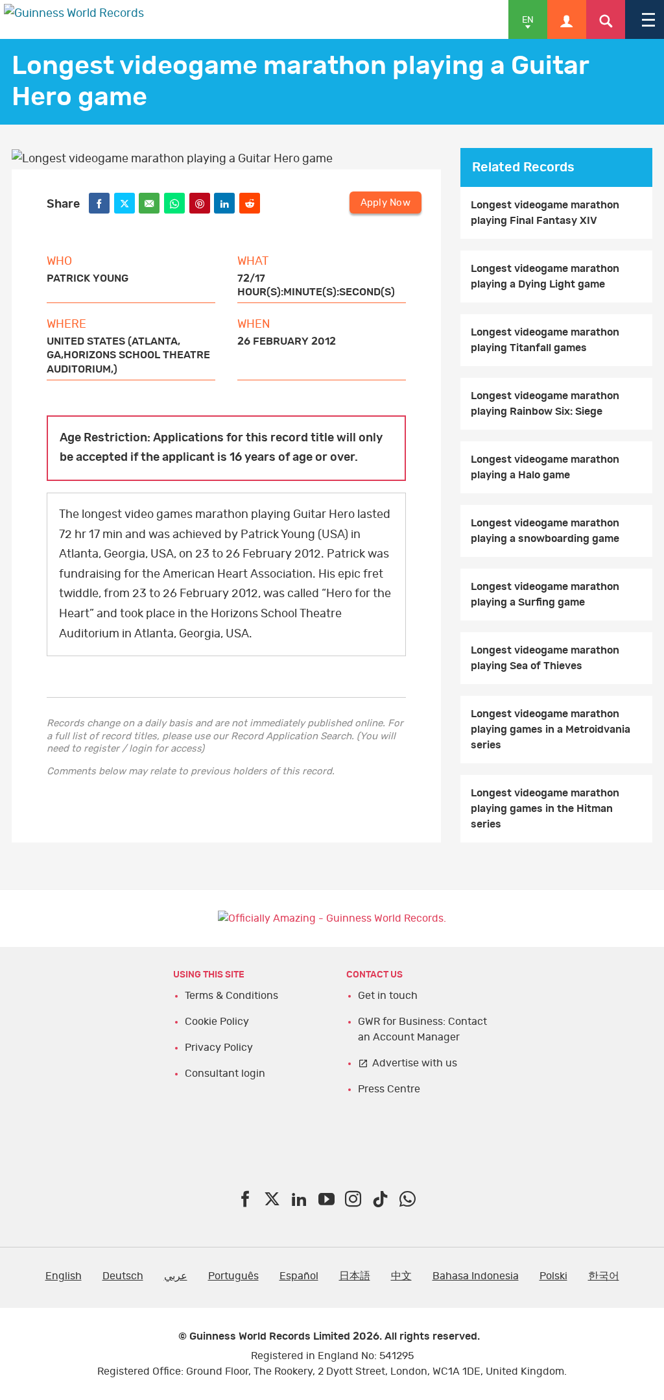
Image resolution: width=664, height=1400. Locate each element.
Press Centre (389, 1089)
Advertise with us (414, 1063)
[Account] (566, 19)
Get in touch (388, 995)
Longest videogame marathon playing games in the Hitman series (545, 808)
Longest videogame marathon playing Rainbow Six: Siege (545, 404)
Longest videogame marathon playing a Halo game (545, 467)
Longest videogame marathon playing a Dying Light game (545, 276)
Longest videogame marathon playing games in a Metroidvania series (550, 729)
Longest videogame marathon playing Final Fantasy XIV (545, 213)
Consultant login (225, 1073)
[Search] (605, 19)
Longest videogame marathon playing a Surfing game (545, 595)
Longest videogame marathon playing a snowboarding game (545, 531)
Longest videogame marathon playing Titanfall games (545, 340)
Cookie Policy (217, 1021)
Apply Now (385, 203)
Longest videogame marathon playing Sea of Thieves (545, 658)
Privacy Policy (219, 1047)
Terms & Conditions (231, 995)
